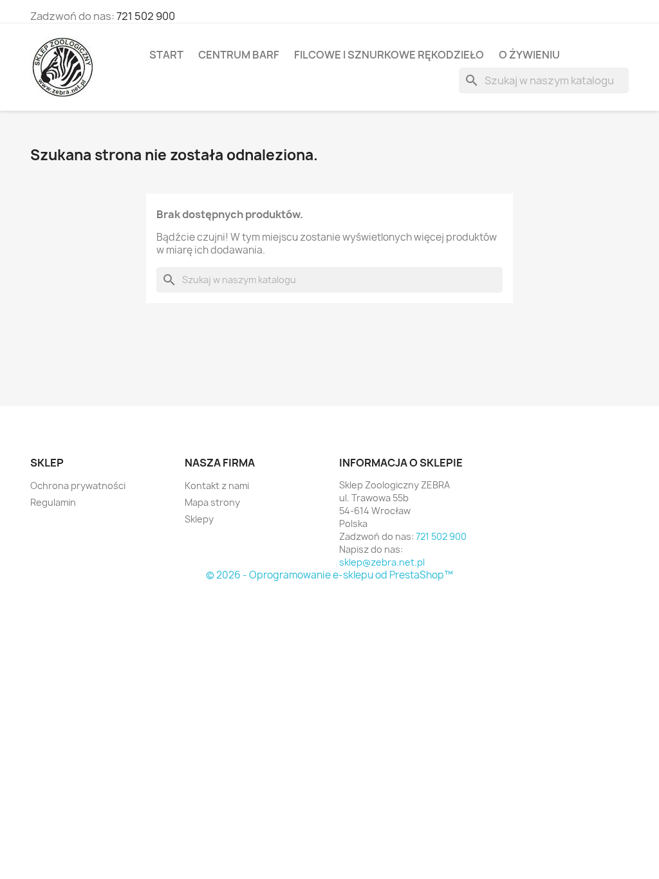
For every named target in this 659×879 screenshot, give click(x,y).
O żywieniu (529, 55)
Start (166, 55)
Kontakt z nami (217, 485)
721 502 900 (145, 16)
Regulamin (53, 502)
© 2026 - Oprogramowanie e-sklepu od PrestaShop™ (329, 575)
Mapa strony (212, 502)
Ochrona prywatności (77, 485)
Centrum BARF (238, 55)
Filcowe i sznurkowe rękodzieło (389, 55)
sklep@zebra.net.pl (382, 562)
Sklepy (199, 519)
